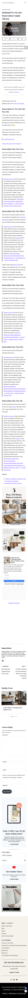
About (3, 931)
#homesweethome (15, 335)
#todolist (10, 203)
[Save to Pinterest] (6, 39)
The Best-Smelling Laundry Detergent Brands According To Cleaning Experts (20, 672)
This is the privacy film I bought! (11, 143)
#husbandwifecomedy (17, 256)
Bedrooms (4, 953)
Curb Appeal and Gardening (10, 955)
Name (5, 762)
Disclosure (16, 92)
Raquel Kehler (7, 648)
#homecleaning (19, 465)
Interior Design (6, 9)
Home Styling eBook (7, 936)
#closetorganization (9, 201)
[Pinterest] (14, 979)
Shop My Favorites (14, 603)
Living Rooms (5, 948)
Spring (14, 407)
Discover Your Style (7, 943)
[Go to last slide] (4, 703)
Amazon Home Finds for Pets (13, 483)
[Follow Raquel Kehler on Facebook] (3, 661)
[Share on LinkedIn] (22, 39)
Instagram (21, 103)
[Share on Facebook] (14, 39)
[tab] (11, 716)
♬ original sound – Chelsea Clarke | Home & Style (14, 339)
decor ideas (18, 238)
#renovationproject (20, 389)
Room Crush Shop (7, 926)
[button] (26, 47)
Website (5, 785)
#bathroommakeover (10, 386)
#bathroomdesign (9, 389)
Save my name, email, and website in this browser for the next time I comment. (14, 776)
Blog (3, 928)
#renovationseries (14, 253)
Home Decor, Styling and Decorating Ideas (14, 945)
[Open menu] (25, 3)
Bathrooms (5, 950)
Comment (5, 735)
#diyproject (20, 199)
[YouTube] (17, 979)
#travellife (20, 463)
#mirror (6, 203)
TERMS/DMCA (13, 993)
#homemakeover (8, 258)
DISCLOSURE (22, 993)
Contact (4, 933)
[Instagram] (11, 979)
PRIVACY (5, 993)
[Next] (24, 703)
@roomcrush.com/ (9, 139)
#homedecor (19, 201)
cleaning (18, 438)
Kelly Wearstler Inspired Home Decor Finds (6, 670)
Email (5, 770)
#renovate (7, 335)
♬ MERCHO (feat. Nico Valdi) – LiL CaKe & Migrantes (15, 468)
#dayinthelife (14, 337)
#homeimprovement (20, 391)
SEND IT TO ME (14, 972)
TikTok (15, 103)
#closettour (7, 337)
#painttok (17, 332)
